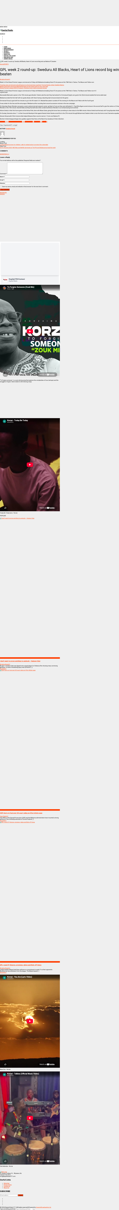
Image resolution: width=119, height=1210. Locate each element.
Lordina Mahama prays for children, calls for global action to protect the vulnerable (24, 144)
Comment (3, 173)
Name (2, 176)
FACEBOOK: (3, 192)
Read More (3, 669)
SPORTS (6, 51)
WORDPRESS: (4, 154)
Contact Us (7, 1186)
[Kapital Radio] (6, 30)
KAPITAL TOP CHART (10, 55)
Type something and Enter (8, 1209)
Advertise (6, 1183)
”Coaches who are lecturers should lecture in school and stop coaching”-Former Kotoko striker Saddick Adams (32, 85)
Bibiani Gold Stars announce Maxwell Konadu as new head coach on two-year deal (24, 86)
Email (2, 180)
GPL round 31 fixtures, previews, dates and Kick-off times (20, 965)
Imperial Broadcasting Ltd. (43, 1207)
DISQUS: (2, 194)
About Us (6, 1187)
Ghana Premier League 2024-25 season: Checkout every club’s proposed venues (23, 88)
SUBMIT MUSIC (8, 58)
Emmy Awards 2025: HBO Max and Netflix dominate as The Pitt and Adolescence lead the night (28, 147)
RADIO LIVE (7, 54)
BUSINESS (7, 52)
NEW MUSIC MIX (8, 57)
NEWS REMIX (7, 48)
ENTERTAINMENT (9, 49)
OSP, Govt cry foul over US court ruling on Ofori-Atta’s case (21, 813)
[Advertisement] (56, 13)
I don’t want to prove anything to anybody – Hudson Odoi (20, 661)
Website (2, 183)
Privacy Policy (8, 1185)
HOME (5, 46)
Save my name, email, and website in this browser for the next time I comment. (25, 186)
